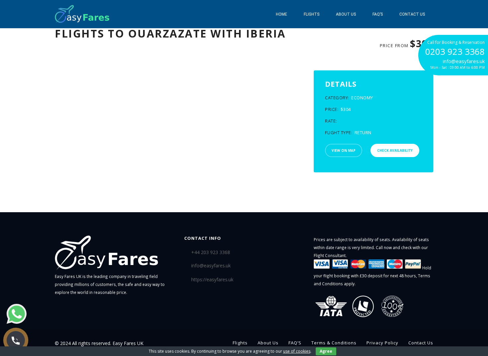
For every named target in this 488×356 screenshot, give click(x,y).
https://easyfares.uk (212, 279)
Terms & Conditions (334, 343)
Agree (326, 351)
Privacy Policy (382, 343)
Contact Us (412, 14)
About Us (346, 14)
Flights (311, 14)
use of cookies (296, 351)
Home (281, 14)
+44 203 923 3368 (210, 252)
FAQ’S (377, 14)
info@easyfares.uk (211, 265)
